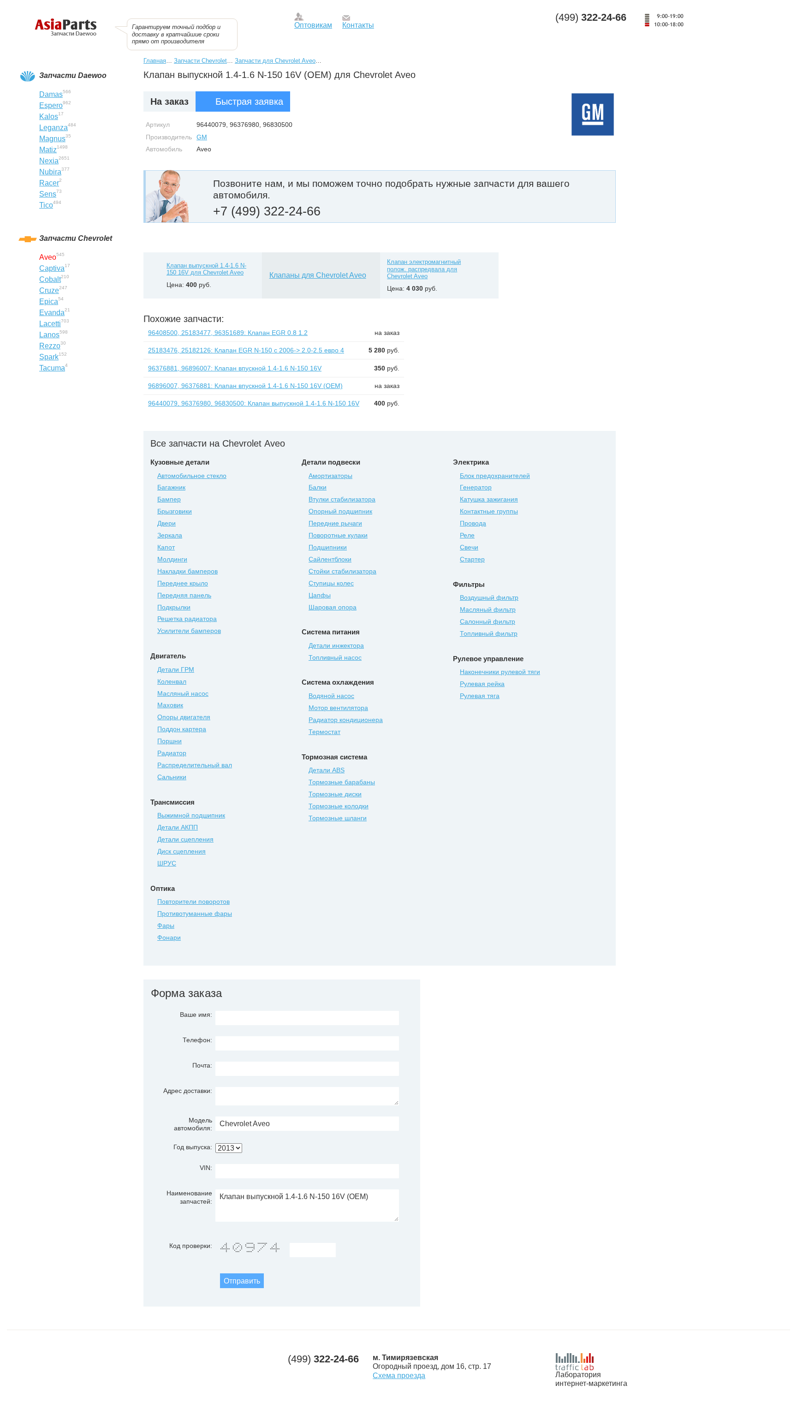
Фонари (169, 937)
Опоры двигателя (183, 717)
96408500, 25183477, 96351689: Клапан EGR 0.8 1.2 (228, 332)
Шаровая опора (333, 607)
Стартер (472, 559)
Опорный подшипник (340, 511)
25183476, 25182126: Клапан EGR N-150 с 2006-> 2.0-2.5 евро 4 (246, 350)
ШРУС (166, 863)
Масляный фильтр (488, 609)
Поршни (169, 741)
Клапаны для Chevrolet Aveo (317, 275)
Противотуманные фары (194, 913)
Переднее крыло (182, 583)
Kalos (48, 116)
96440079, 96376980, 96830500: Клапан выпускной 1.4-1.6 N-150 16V (253, 403)
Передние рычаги (335, 523)
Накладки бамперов (187, 571)
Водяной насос (331, 695)
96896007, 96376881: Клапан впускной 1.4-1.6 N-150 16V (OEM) (245, 385)
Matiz (48, 150)
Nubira (50, 172)
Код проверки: (190, 1245)
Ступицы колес (331, 583)
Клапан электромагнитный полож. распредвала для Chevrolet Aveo (424, 269)
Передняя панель (184, 595)
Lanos (49, 335)
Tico (46, 205)
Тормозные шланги (338, 818)
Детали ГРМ (175, 669)
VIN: (206, 1167)
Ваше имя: (196, 1014)
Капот (166, 547)
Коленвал (171, 681)
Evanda (52, 312)
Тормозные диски (335, 794)
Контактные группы (489, 511)
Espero (51, 105)
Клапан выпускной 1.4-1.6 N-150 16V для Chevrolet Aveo (206, 269)
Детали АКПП (177, 827)
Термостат (324, 731)
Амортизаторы (330, 475)
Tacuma (52, 368)
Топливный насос (335, 657)
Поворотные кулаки (338, 535)
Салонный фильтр (487, 621)
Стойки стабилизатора (342, 571)
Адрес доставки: (187, 1090)
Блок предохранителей (495, 475)
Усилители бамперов (189, 630)
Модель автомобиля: (193, 1124)
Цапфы (320, 595)
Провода (473, 523)
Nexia (49, 161)
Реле (467, 535)
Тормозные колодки (339, 806)
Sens (47, 194)
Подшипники (328, 547)
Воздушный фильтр (489, 597)
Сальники (171, 777)
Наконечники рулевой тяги (500, 671)
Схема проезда (399, 1375)
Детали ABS (327, 770)
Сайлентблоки (330, 559)
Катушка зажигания (489, 499)
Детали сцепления (185, 839)
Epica (48, 301)
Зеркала (169, 535)
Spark (49, 357)
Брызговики (174, 511)
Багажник (171, 487)
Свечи (469, 547)
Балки (318, 487)
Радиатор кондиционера (346, 719)
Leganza (53, 127)
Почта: (202, 1065)
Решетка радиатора (187, 618)
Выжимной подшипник (191, 815)
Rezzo (49, 346)
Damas (51, 94)
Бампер (169, 499)
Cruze (49, 290)
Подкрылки (173, 607)
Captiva (52, 268)
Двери (166, 523)
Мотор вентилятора (338, 707)
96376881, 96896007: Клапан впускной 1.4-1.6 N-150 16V (234, 368)
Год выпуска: (192, 1147)
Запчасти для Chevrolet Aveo (275, 60)
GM (201, 137)
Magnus (52, 139)
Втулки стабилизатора (342, 499)
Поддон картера (181, 729)
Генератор (476, 487)
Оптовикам (313, 25)
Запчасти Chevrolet (200, 60)
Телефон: (197, 1040)
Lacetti (50, 324)
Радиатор (171, 753)
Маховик (170, 705)
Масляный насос (182, 693)
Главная (154, 60)
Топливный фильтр (488, 633)
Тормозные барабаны (342, 782)
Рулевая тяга (480, 695)
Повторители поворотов (193, 901)
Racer (49, 183)
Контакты (358, 25)
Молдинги (172, 559)
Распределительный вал (194, 765)
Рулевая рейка (482, 683)
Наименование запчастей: (189, 1197)
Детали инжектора (336, 645)
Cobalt (50, 279)
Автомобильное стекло (191, 475)
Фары (165, 925)
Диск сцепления (181, 851)
